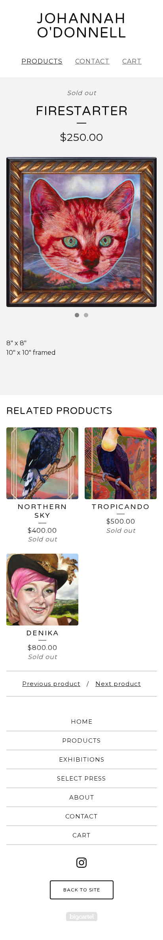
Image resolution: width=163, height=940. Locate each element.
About (81, 797)
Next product (118, 683)
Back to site (81, 890)
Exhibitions (81, 759)
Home (82, 721)
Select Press (81, 778)
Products (42, 61)
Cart (132, 61)
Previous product (51, 683)
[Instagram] (81, 862)
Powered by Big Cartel (81, 916)
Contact (92, 61)
